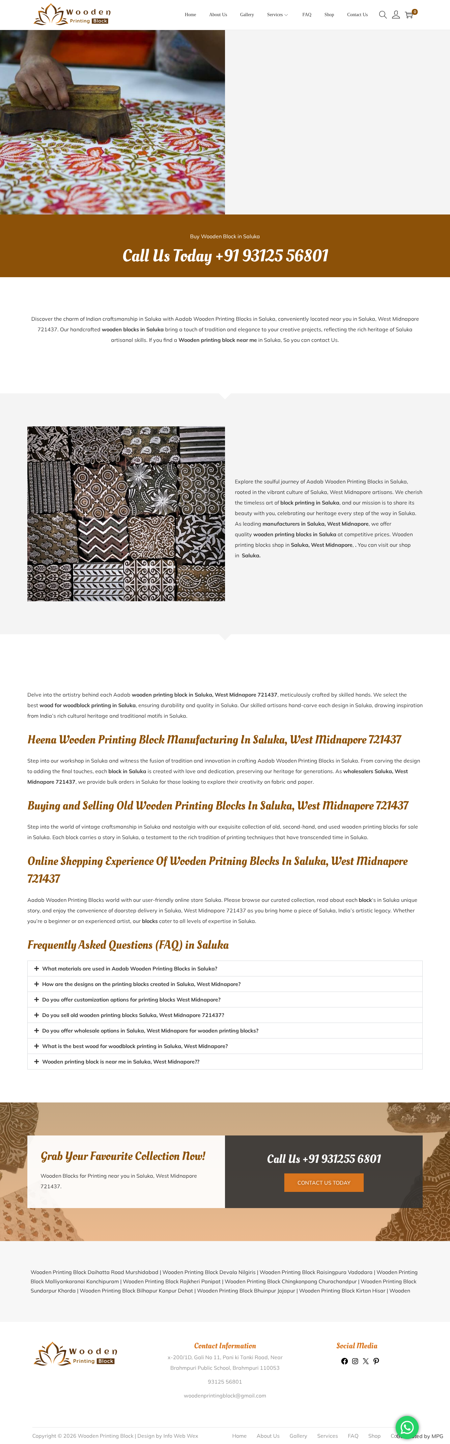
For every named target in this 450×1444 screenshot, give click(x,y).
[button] (225, 968)
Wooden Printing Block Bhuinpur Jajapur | (248, 1290)
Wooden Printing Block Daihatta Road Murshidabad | (96, 1272)
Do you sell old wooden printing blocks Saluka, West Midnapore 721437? (133, 1015)
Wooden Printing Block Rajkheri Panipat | (174, 1281)
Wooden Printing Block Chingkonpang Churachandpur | (293, 1281)
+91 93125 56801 (271, 256)
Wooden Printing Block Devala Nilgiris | (211, 1272)
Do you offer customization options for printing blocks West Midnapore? (131, 999)
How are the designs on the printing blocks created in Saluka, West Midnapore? (141, 984)
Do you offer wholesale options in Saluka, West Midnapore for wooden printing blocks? (150, 1030)
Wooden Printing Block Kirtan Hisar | (344, 1290)
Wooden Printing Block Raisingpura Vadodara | (318, 1272)
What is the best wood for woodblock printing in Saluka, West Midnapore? (135, 1046)
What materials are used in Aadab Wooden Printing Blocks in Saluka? (129, 968)
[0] (409, 15)
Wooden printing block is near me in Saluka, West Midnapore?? (120, 1061)
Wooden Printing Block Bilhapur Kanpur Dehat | (138, 1290)
